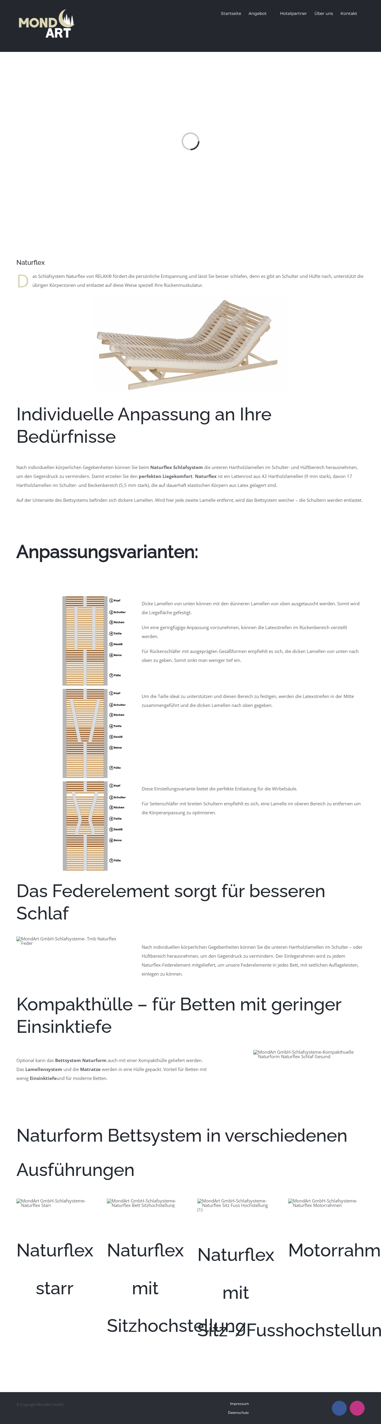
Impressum (239, 1403)
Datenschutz (238, 1412)
